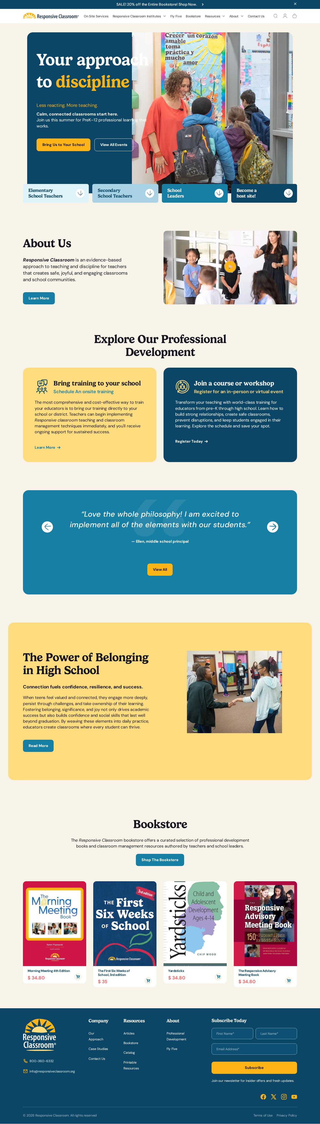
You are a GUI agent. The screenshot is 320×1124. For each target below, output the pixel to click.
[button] (47, 527)
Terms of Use (263, 1115)
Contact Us (256, 16)
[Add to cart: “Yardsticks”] (218, 977)
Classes (122, 65)
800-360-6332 (42, 1061)
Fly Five (176, 16)
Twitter (273, 1097)
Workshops (125, 50)
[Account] (285, 16)
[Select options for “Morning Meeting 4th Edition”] (78, 977)
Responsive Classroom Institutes (137, 16)
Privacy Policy (287, 1115)
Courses (123, 58)
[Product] (54, 923)
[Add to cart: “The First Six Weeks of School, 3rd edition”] (148, 980)
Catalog (129, 1053)
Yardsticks (176, 971)
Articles (128, 1033)
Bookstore (193, 16)
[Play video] (230, 271)
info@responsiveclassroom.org (52, 1071)
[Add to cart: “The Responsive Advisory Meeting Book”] (288, 980)
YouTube (294, 1097)
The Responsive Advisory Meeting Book (257, 973)
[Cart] (294, 16)
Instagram (284, 1097)
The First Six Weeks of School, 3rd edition (114, 973)
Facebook (263, 1097)
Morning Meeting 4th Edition (49, 971)
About (233, 16)
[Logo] (51, 16)
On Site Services (96, 16)
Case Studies (98, 1049)
